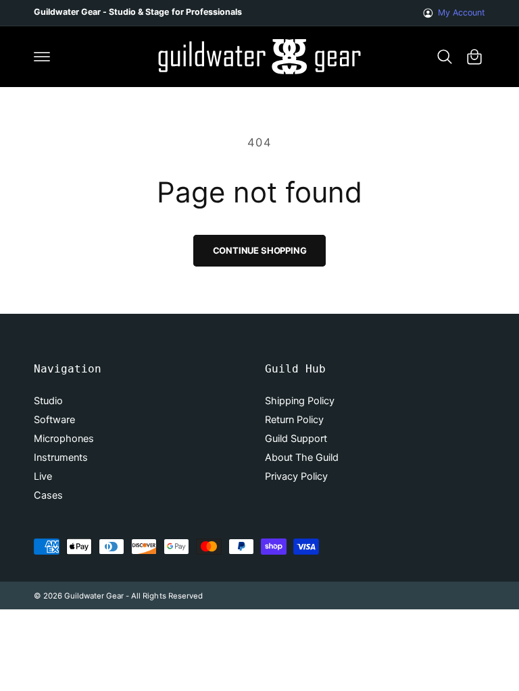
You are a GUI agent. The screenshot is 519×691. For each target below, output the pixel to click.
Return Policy (294, 420)
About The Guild (302, 457)
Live (43, 476)
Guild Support (296, 439)
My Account (461, 12)
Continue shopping (260, 250)
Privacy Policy (296, 476)
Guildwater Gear (94, 596)
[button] (42, 57)
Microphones (64, 439)
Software (54, 420)
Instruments (61, 457)
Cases (48, 495)
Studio (48, 401)
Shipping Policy (300, 401)
